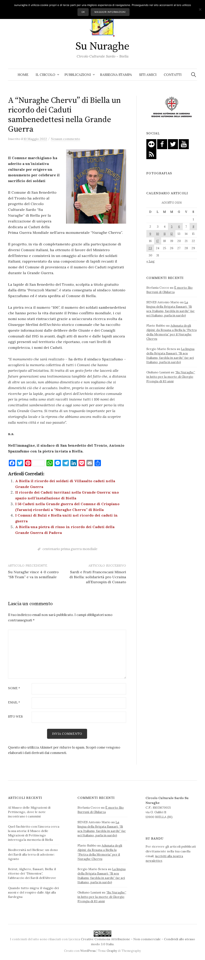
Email (14, 702)
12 (171, 234)
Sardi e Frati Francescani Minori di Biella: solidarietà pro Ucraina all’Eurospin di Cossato (97, 577)
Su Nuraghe (102, 46)
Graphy (112, 951)
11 (165, 234)
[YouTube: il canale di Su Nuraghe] (184, 144)
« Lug (150, 261)
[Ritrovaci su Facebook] (162, 144)
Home (23, 74)
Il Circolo (45, 74)
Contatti (173, 74)
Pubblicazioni (77, 74)
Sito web (15, 716)
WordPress (88, 951)
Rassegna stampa (116, 74)
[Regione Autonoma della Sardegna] (171, 107)
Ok (83, 12)
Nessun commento (65, 139)
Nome (14, 688)
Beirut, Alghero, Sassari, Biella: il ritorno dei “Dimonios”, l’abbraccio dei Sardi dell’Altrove (32, 873)
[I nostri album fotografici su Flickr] (151, 144)
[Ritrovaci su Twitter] (173, 144)
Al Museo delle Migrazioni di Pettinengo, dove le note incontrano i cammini (29, 811)
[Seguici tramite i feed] (151, 154)
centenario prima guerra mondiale (69, 549)
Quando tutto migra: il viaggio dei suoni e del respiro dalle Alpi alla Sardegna (33, 892)
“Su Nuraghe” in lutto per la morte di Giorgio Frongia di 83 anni (170, 376)
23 (150, 248)
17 (157, 241)
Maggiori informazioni (110, 12)
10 (157, 234)
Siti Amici (148, 74)
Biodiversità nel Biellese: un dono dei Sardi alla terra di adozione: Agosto (33, 854)
